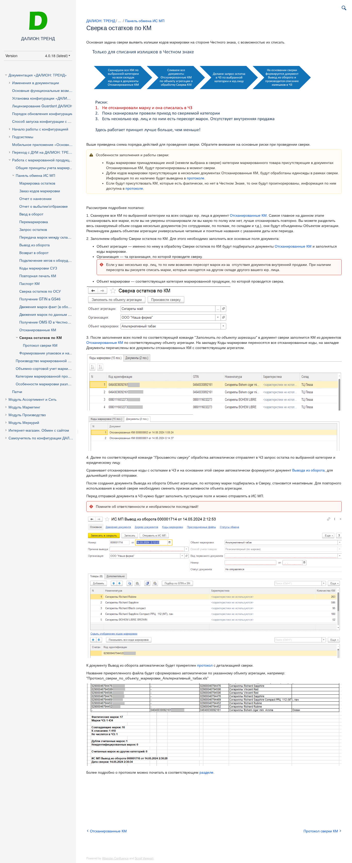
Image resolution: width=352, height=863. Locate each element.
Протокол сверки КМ (40, 345)
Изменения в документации (35, 82)
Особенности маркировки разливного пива (48, 383)
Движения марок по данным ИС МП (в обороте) (50, 314)
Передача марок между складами (48, 237)
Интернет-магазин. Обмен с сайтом (39, 430)
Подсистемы (22, 136)
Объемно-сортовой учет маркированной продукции (48, 368)
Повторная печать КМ (37, 275)
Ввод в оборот (31, 213)
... (119, 20)
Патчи (17, 391)
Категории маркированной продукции (47, 376)
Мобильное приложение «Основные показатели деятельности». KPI (46, 144)
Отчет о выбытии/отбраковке (43, 206)
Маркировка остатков (37, 183)
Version (11, 55)
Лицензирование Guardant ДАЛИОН (42, 105)
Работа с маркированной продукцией (44, 159)
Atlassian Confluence (115, 858)
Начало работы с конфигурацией (40, 129)
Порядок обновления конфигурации (42, 113)
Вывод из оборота (34, 244)
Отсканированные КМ (37, 329)
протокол (205, 665)
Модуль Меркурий (24, 422)
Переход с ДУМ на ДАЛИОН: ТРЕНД (42, 152)
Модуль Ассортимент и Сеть (32, 399)
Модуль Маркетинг (24, 406)
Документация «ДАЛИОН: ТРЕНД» (38, 74)
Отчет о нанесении (35, 198)
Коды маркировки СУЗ (38, 268)
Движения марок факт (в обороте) (48, 306)
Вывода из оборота (308, 470)
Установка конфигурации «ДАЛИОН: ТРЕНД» (46, 98)
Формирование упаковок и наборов (49, 352)
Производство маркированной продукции (48, 360)
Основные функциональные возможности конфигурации (46, 90)
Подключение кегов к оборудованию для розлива (50, 260)
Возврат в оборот (33, 252)
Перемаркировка (33, 221)
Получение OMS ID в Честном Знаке (50, 322)
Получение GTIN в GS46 (40, 298)
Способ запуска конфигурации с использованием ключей (46, 121)
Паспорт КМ (29, 283)
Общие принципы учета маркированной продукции (48, 167)
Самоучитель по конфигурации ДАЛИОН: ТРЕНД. (45, 437)
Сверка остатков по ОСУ (40, 291)
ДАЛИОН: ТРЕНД (100, 20)
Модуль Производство (27, 414)
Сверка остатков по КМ (40, 337)
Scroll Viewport (144, 858)
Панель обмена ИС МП (35, 175)
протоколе (195, 178)
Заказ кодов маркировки (39, 190)
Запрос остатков (33, 229)
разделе (206, 772)
